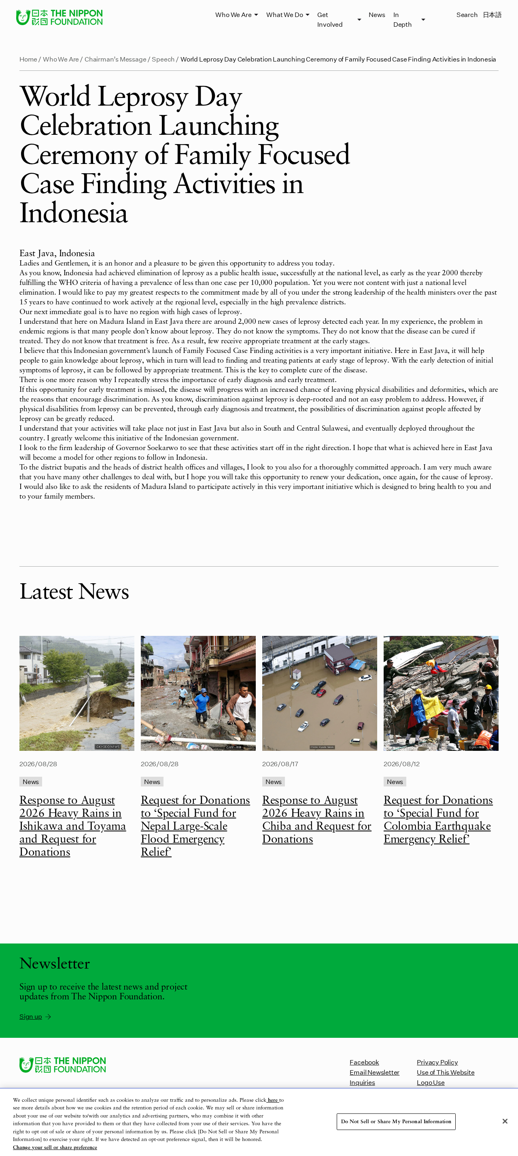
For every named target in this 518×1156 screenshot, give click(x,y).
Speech (163, 59)
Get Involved (329, 19)
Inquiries (362, 1082)
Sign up (30, 1016)
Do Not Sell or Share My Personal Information (396, 1121)
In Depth (402, 19)
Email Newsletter (374, 1072)
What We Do (284, 14)
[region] (259, 1122)
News (377, 14)
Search (467, 14)
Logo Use (430, 1082)
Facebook (364, 1062)
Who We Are (233, 14)
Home (28, 59)
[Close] (505, 1121)
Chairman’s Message (115, 59)
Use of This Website (445, 1072)
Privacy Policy (437, 1062)
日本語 (492, 14)
